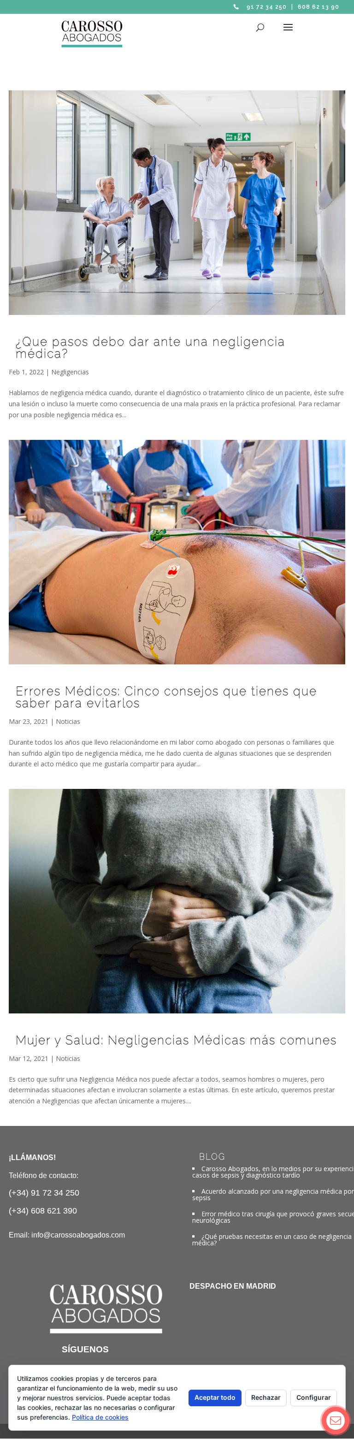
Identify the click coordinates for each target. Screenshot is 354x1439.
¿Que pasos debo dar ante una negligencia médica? (150, 348)
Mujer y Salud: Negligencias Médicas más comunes (176, 1040)
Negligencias (70, 371)
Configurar (313, 1397)
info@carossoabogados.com (78, 1235)
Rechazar (266, 1397)
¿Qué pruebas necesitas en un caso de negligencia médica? (272, 1239)
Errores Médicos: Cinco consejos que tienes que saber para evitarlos (166, 697)
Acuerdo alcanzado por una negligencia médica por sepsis (273, 1194)
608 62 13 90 (318, 7)
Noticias (68, 721)
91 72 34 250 (267, 7)
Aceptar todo (215, 1397)
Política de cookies (100, 1417)
